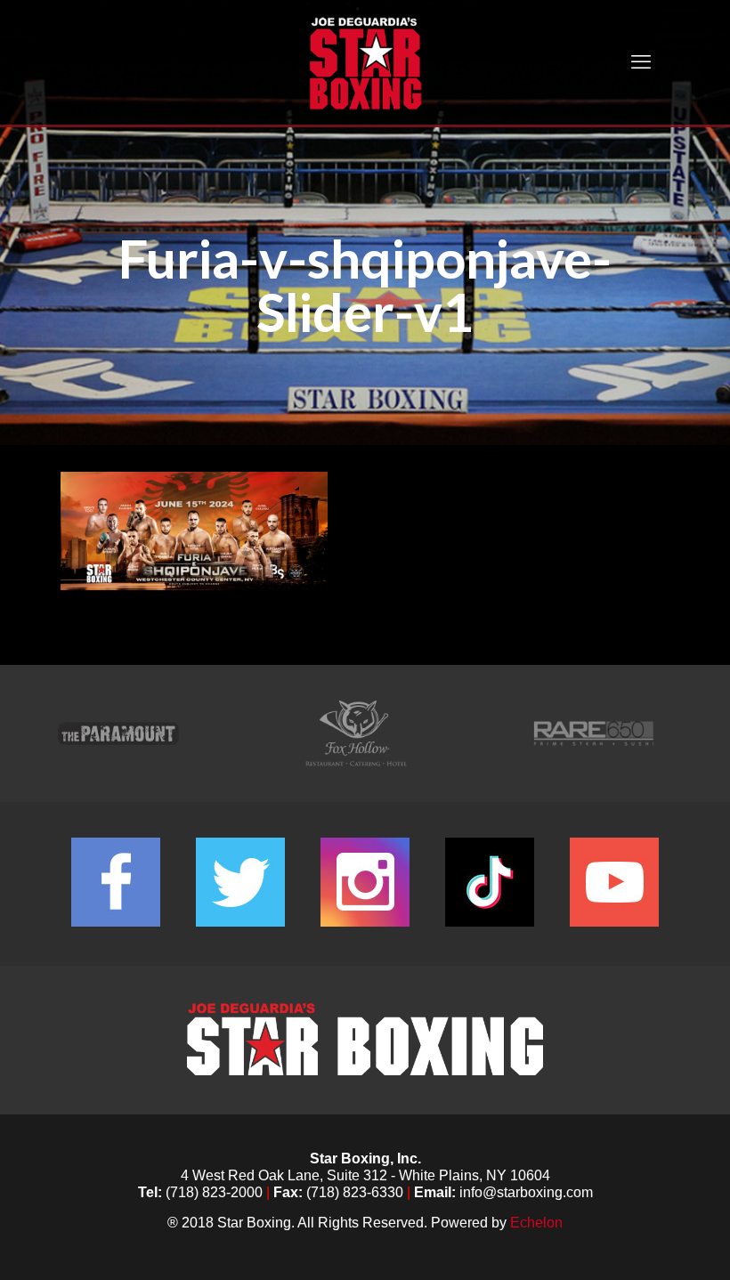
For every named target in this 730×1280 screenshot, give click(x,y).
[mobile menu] (641, 62)
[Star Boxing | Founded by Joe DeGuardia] (365, 62)
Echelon (536, 1222)
